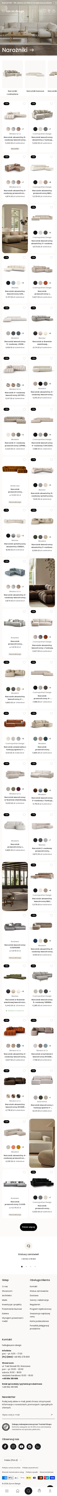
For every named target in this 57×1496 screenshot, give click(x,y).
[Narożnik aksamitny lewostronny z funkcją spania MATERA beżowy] (42, 621)
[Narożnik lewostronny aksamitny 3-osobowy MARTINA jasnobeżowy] (42, 520)
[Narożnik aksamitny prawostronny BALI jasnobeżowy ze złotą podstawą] (42, 167)
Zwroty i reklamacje (39, 1300)
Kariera (5, 1313)
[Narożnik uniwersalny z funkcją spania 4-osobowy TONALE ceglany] (15, 723)
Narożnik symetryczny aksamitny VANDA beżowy (15, 546)
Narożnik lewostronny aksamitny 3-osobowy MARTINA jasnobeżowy (42, 547)
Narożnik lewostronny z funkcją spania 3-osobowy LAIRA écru (42, 1108)
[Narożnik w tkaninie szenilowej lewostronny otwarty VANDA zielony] (15, 976)
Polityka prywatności (30, 1468)
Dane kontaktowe (46, 1472)
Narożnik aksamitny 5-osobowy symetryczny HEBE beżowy (42, 496)
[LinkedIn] (38, 1447)
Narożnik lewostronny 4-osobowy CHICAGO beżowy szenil (42, 445)
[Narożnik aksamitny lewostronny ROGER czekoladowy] (15, 1080)
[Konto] (50, 1491)
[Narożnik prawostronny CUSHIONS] (15, 621)
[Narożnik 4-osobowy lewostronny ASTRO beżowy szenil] (15, 368)
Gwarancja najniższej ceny (40, 1315)
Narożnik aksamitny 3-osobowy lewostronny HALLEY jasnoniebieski (15, 598)
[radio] (8, 129)
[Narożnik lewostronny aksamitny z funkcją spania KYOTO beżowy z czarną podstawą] (42, 113)
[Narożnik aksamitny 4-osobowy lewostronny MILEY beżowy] (42, 368)
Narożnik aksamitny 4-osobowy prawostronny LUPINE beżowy (15, 1158)
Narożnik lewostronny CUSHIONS (14, 946)
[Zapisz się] (51, 1414)
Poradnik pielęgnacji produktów (39, 1327)
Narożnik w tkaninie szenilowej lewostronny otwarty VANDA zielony (15, 1002)
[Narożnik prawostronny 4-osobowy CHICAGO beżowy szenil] (42, 672)
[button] (3, 11)
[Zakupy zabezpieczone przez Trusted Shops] (6, 1427)
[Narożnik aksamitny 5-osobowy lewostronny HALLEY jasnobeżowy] (15, 113)
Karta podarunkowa (39, 1321)
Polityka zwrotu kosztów (11, 1468)
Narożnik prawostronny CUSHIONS (15, 644)
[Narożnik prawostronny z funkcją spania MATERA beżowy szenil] (42, 267)
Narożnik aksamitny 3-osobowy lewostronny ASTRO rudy (15, 1057)
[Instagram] (13, 1447)
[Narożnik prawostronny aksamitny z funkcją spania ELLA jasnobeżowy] (42, 723)
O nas (5, 1286)
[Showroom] (49, 11)
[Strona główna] (17, 1491)
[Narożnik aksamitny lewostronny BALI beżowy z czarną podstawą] (42, 875)
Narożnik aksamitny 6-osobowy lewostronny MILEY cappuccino (42, 952)
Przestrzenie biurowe (12, 1309)
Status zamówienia (39, 1291)
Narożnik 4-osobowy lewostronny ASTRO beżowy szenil (15, 395)
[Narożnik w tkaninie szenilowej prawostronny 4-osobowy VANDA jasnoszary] (42, 318)
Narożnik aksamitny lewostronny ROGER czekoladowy (15, 1107)
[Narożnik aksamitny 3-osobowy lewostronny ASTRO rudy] (15, 1030)
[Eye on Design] (15, 11)
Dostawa (34, 1295)
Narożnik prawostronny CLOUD (15, 1203)
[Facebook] (5, 1447)
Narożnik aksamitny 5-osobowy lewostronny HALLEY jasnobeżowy (15, 140)
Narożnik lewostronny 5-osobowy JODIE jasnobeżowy (14, 344)
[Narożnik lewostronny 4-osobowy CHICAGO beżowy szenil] (42, 419)
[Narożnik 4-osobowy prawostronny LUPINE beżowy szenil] (15, 419)
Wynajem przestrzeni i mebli (12, 1319)
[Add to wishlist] (24, 103)
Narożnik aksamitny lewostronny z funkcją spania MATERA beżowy (42, 648)
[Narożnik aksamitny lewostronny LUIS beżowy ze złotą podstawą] (15, 267)
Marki (4, 1300)
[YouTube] (21, 1447)
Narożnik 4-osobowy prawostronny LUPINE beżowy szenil (15, 445)
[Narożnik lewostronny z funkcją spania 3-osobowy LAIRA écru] (42, 1080)
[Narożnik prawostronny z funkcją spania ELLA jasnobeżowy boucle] (15, 824)
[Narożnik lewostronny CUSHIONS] (15, 925)
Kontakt (33, 1286)
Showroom (7, 1291)
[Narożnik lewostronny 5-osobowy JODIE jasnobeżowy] (15, 318)
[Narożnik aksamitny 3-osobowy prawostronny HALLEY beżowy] (15, 167)
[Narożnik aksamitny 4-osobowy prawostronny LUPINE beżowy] (15, 1131)
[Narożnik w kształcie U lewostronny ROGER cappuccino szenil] (42, 1030)
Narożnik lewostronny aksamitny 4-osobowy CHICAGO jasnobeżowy (42, 243)
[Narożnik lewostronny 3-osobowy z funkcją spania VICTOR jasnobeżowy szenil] (42, 773)
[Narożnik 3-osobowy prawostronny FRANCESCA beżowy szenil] (42, 824)
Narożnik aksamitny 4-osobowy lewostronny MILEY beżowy (42, 395)
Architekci (7, 1295)
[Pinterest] (30, 1447)
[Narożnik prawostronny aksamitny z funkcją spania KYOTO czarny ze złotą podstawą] (42, 1182)
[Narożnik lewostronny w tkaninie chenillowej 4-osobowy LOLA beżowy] (15, 773)
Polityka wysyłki (32, 1472)
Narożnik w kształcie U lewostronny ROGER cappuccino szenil (42, 1057)
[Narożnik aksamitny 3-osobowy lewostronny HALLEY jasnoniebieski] (15, 571)
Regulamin (35, 1304)
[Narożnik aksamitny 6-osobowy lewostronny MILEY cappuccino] (42, 925)
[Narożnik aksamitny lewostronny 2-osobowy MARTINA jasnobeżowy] (15, 672)
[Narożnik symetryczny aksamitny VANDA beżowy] (15, 520)
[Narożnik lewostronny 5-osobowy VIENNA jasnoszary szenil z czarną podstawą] (42, 976)
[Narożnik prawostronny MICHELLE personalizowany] (15, 469)
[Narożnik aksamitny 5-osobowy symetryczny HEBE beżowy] (42, 469)
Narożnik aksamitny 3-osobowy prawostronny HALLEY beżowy (15, 193)
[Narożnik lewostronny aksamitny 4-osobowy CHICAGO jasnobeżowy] (42, 217)
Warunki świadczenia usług (13, 1472)
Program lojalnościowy (40, 1309)
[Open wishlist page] (44, 10)
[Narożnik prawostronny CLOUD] (15, 1182)
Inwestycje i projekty (12, 1304)
